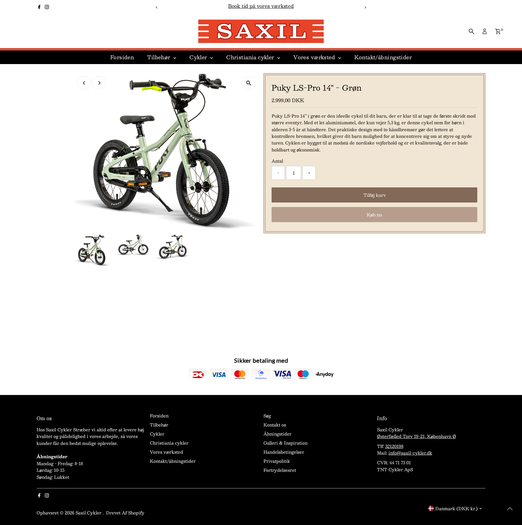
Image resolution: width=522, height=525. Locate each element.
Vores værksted (315, 57)
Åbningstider (277, 433)
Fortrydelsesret (279, 470)
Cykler (199, 57)
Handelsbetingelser (283, 451)
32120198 (394, 446)
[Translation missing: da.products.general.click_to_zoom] (249, 83)
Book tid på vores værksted (261, 6)
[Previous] (156, 7)
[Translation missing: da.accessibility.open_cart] (498, 31)
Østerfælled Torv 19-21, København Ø (416, 436)
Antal (277, 160)
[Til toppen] (510, 508)
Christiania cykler (251, 57)
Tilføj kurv (374, 195)
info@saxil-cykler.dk (410, 452)
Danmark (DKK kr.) (456, 508)
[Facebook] (39, 7)
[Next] (365, 7)
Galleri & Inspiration (285, 442)
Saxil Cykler (89, 512)
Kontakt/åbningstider (383, 57)
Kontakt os (274, 424)
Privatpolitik (276, 461)
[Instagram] (46, 7)
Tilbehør (159, 57)
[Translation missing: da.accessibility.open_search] (471, 31)
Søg (267, 415)
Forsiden (122, 57)
